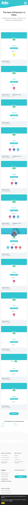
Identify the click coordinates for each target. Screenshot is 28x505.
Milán (15, 423)
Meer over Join (18, 453)
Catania (3, 423)
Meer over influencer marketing (19, 462)
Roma (2, 425)
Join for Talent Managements (4, 462)
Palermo (16, 425)
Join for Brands (4, 455)
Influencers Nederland (5, 490)
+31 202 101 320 (4, 479)
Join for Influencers (5, 457)
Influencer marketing (6, 453)
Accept (3, 503)
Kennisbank (17, 459)
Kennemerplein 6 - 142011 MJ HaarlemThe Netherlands (5, 474)
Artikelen (16, 455)
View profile (14, 48)
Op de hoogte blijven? (20, 470)
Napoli (2, 426)
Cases (16, 457)
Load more (14, 413)
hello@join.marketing (6, 481)
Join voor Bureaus (5, 459)
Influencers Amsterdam (6, 492)
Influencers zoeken (5, 488)
